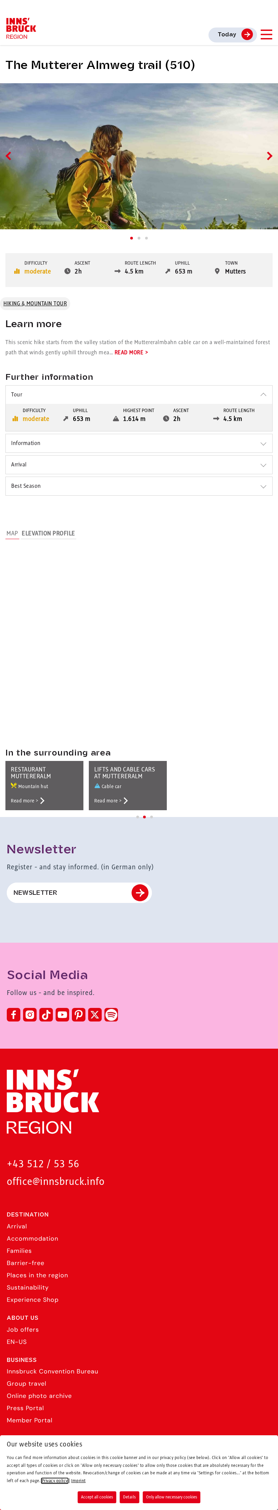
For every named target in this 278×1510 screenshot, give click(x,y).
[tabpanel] (139, 156)
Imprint (78, 1480)
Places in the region (37, 1275)
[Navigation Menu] (266, 34)
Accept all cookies (97, 1497)
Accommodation (32, 1238)
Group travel (26, 1384)
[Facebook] (13, 1015)
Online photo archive (39, 1396)
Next (268, 156)
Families (19, 1251)
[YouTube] (62, 1015)
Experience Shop (33, 1300)
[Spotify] (111, 1015)
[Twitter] (95, 1015)
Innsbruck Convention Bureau (52, 1371)
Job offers (23, 1330)
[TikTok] (46, 1015)
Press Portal (25, 1408)
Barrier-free (25, 1263)
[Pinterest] (78, 1015)
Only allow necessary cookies (171, 1497)
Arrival (17, 1226)
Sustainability (28, 1287)
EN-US (17, 1342)
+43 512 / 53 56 (43, 1164)
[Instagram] (30, 1015)
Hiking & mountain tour (35, 304)
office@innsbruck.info (56, 1182)
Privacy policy (55, 1480)
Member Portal (30, 1420)
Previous (9, 156)
